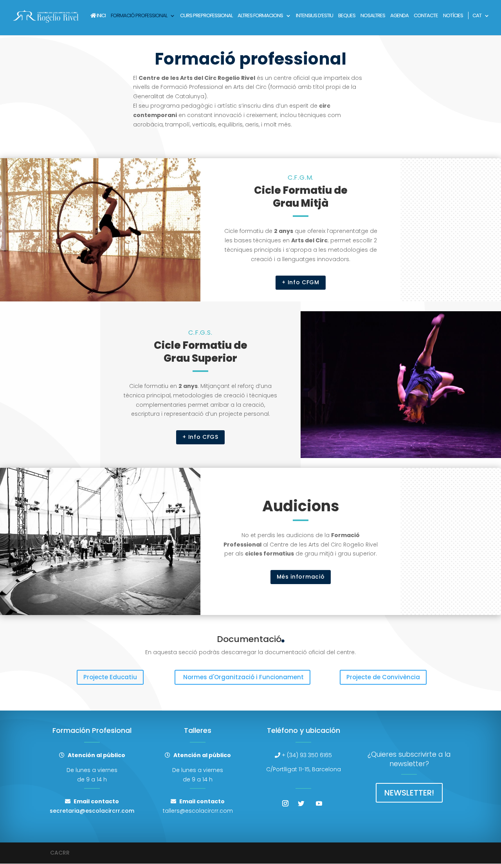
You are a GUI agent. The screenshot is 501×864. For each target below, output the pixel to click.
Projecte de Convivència (383, 677)
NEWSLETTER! (409, 792)
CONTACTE (426, 16)
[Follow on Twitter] (301, 803)
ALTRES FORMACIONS (260, 16)
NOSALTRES (372, 16)
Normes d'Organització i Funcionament (243, 677)
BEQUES (346, 16)
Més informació (301, 577)
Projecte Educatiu (110, 677)
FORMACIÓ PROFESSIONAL (139, 16)
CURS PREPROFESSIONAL (206, 16)
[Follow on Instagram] (285, 803)
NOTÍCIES (453, 16)
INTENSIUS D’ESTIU (314, 16)
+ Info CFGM (300, 282)
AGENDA (399, 16)
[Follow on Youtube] (319, 803)
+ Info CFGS (200, 437)
